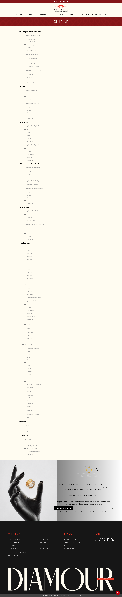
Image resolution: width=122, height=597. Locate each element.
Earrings (44, 15)
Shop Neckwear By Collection (34, 188)
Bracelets (74, 15)
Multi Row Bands (32, 58)
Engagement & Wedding (22, 15)
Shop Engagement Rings (32, 35)
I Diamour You (31, 83)
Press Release (13, 549)
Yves (28, 351)
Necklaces (30, 278)
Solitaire (29, 47)
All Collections (31, 325)
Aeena (29, 110)
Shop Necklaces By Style (33, 167)
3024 (28, 107)
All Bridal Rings (31, 50)
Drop (28, 135)
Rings (36, 15)
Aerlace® (30, 259)
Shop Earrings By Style (32, 126)
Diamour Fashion (32, 184)
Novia (28, 357)
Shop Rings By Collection (33, 103)
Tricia (28, 354)
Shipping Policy (70, 549)
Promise (29, 97)
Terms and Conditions (102, 512)
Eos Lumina (30, 113)
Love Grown (31, 80)
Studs (28, 132)
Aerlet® (29, 262)
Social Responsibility (33, 451)
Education (30, 454)
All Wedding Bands (33, 66)
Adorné (29, 77)
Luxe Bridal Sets (32, 42)
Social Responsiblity (16, 539)
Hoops (29, 130)
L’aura (29, 368)
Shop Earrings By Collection (34, 145)
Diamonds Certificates (17, 552)
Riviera (29, 174)
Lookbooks (30, 429)
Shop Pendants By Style (32, 181)
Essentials (30, 74)
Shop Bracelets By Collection (34, 224)
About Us (103, 15)
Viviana (29, 360)
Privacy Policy (70, 539)
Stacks (29, 61)
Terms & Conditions (72, 542)
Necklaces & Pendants (58, 15)
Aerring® (30, 253)
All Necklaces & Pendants (35, 177)
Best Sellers (29, 418)
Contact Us (30, 443)
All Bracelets (31, 220)
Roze (28, 363)
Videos (29, 432)
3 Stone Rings (31, 39)
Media (94, 15)
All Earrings (30, 141)
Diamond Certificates (34, 449)
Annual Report (14, 542)
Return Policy (70, 546)
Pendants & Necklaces (34, 297)
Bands (29, 406)
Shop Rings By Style (31, 90)
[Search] (109, 14)
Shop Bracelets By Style (32, 211)
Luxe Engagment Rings (34, 45)
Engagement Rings (33, 348)
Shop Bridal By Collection (33, 70)
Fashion (29, 94)
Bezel (26, 378)
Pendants (30, 281)
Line (28, 215)
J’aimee (29, 374)
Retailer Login (62, 2)
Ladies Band (31, 64)
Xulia (28, 365)
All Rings (29, 99)
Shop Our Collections (32, 301)
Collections (85, 15)
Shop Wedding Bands (32, 54)
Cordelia (29, 371)
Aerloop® (30, 256)
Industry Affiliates (32, 446)
